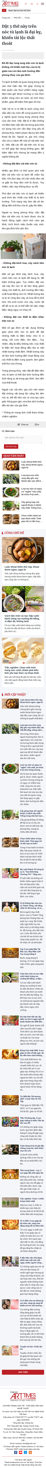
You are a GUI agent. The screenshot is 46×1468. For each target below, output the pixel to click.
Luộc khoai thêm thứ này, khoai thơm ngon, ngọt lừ (22, 568)
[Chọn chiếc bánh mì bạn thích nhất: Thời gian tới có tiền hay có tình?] (10, 842)
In (38, 424)
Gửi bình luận (11, 446)
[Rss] (30, 1452)
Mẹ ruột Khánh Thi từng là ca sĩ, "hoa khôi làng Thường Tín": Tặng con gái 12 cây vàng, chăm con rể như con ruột (32, 874)
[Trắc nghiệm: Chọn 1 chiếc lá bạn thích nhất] (10, 1202)
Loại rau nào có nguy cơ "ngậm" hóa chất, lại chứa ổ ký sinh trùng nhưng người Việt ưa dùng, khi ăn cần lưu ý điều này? (32, 770)
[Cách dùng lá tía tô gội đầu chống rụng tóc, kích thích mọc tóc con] (10, 1150)
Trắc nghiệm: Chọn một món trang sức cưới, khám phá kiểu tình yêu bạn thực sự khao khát (22, 670)
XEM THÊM (23, 1372)
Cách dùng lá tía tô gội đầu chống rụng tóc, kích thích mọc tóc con (32, 1148)
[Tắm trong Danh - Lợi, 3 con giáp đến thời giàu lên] (10, 1174)
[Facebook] (15, 1452)
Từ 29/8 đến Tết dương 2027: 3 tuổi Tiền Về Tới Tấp (30, 1098)
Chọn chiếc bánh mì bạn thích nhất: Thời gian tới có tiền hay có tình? (31, 841)
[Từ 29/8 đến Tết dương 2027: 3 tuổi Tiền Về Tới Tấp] (10, 1100)
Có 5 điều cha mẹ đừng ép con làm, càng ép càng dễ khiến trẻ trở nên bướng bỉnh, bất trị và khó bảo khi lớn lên (32, 1305)
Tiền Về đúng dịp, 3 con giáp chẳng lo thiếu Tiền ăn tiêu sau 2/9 (32, 1120)
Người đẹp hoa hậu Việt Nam (18, 10)
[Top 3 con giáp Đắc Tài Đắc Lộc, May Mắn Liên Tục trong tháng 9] (10, 953)
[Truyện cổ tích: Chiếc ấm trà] (10, 1350)
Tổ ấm (6, 560)
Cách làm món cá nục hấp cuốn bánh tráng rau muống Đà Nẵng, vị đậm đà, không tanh (22, 619)
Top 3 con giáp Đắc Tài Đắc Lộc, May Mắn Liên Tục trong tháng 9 (30, 951)
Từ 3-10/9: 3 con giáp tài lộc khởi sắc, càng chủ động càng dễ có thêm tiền (32, 1223)
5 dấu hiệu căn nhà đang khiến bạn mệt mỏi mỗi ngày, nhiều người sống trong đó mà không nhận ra (31, 1263)
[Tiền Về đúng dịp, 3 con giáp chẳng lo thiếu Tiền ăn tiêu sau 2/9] (10, 1122)
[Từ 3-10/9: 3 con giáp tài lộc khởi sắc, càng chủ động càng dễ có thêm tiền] (10, 1225)
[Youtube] (20, 1452)
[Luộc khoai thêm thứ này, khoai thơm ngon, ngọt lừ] (23, 550)
